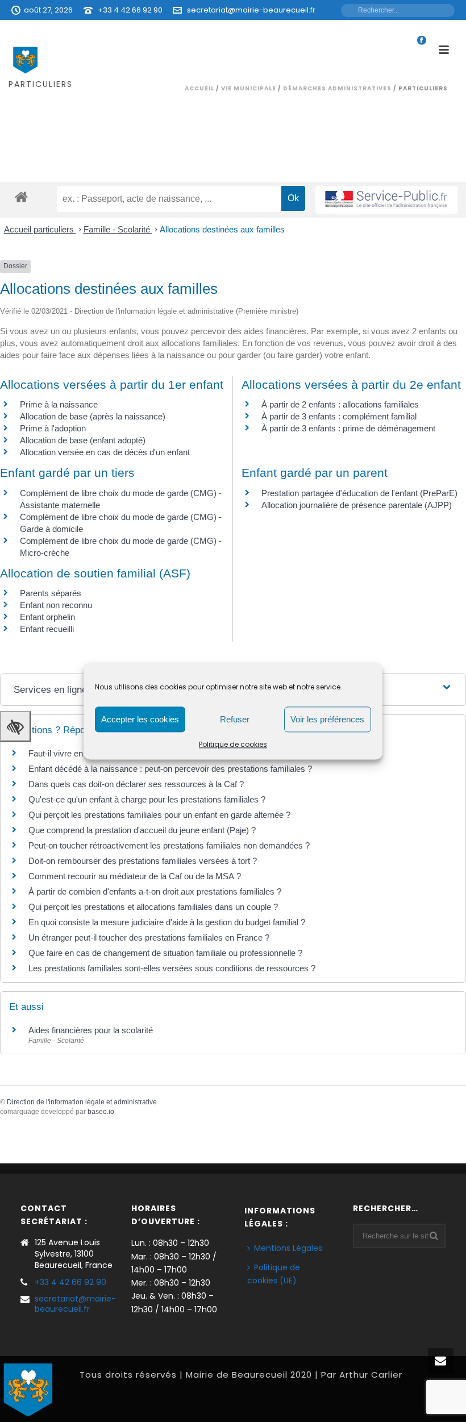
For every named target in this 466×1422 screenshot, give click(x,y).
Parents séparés (50, 593)
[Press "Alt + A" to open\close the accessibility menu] (15, 726)
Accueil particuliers (40, 229)
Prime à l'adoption (53, 428)
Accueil (199, 88)
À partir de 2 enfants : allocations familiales (340, 404)
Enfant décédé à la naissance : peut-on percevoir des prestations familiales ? (170, 769)
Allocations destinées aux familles (222, 229)
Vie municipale (248, 88)
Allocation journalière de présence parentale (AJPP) (356, 505)
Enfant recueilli (47, 629)
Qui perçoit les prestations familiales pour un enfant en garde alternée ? (159, 815)
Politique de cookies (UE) (273, 1274)
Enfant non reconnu (56, 605)
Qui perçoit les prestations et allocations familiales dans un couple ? (153, 907)
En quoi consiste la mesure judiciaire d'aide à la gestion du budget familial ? (166, 922)
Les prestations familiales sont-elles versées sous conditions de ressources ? (171, 968)
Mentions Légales (288, 1248)
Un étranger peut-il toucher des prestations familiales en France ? (148, 937)
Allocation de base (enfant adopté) (82, 440)
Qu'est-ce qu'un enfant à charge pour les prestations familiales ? (146, 799)
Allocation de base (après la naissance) (92, 416)
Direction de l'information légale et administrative (82, 1102)
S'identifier (308, 30)
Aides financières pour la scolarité (90, 1030)
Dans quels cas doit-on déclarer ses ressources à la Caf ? (136, 784)
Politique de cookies (233, 744)
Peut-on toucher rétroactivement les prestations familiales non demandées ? (169, 845)
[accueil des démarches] (21, 196)
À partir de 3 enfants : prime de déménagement (348, 428)
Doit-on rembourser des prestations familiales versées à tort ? (142, 861)
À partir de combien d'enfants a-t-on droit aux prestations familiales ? (154, 891)
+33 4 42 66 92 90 (130, 10)
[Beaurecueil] (28, 1388)
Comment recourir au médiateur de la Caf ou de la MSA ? (134, 876)
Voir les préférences (327, 719)
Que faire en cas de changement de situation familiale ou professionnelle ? (165, 953)
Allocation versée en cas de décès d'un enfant (105, 452)
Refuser (234, 719)
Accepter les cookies (140, 719)
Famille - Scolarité (118, 229)
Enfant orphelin (47, 617)
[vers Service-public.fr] (386, 200)
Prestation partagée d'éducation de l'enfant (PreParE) (359, 493)
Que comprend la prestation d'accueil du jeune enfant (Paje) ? (142, 830)
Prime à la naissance (59, 404)
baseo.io (101, 1112)
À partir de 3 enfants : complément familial (339, 416)
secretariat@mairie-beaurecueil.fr (251, 10)
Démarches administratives (337, 88)
